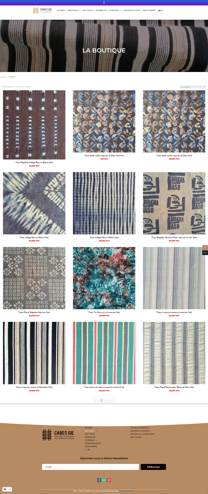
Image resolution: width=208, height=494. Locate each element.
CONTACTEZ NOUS (132, 10)
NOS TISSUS (88, 10)
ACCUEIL (61, 10)
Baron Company (127, 491)
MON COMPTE (149, 10)
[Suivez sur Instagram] (109, 480)
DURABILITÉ (101, 10)
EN (161, 10)
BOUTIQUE (73, 10)
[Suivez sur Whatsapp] (104, 480)
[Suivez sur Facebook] (99, 480)
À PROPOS (114, 10)
